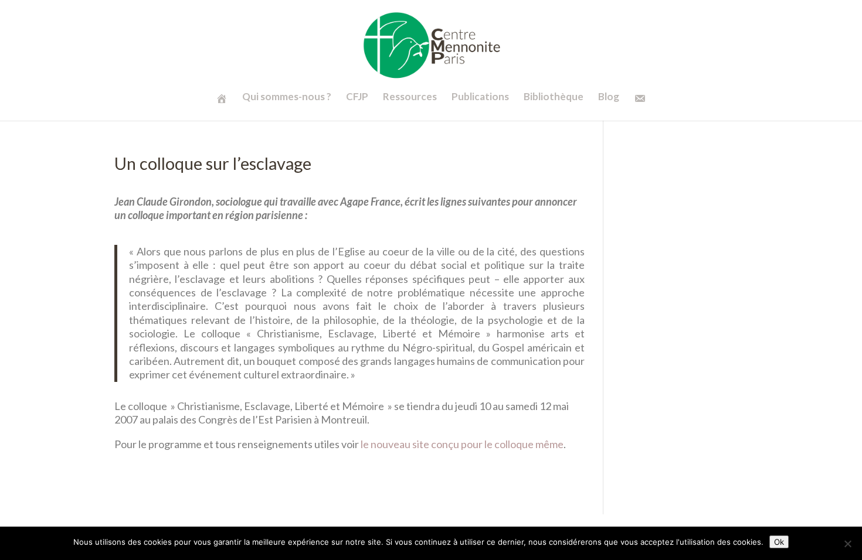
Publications (480, 98)
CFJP (357, 98)
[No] (847, 543)
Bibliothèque (553, 98)
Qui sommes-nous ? (286, 98)
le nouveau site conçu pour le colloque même (462, 444)
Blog (608, 98)
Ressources (410, 98)
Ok (779, 542)
